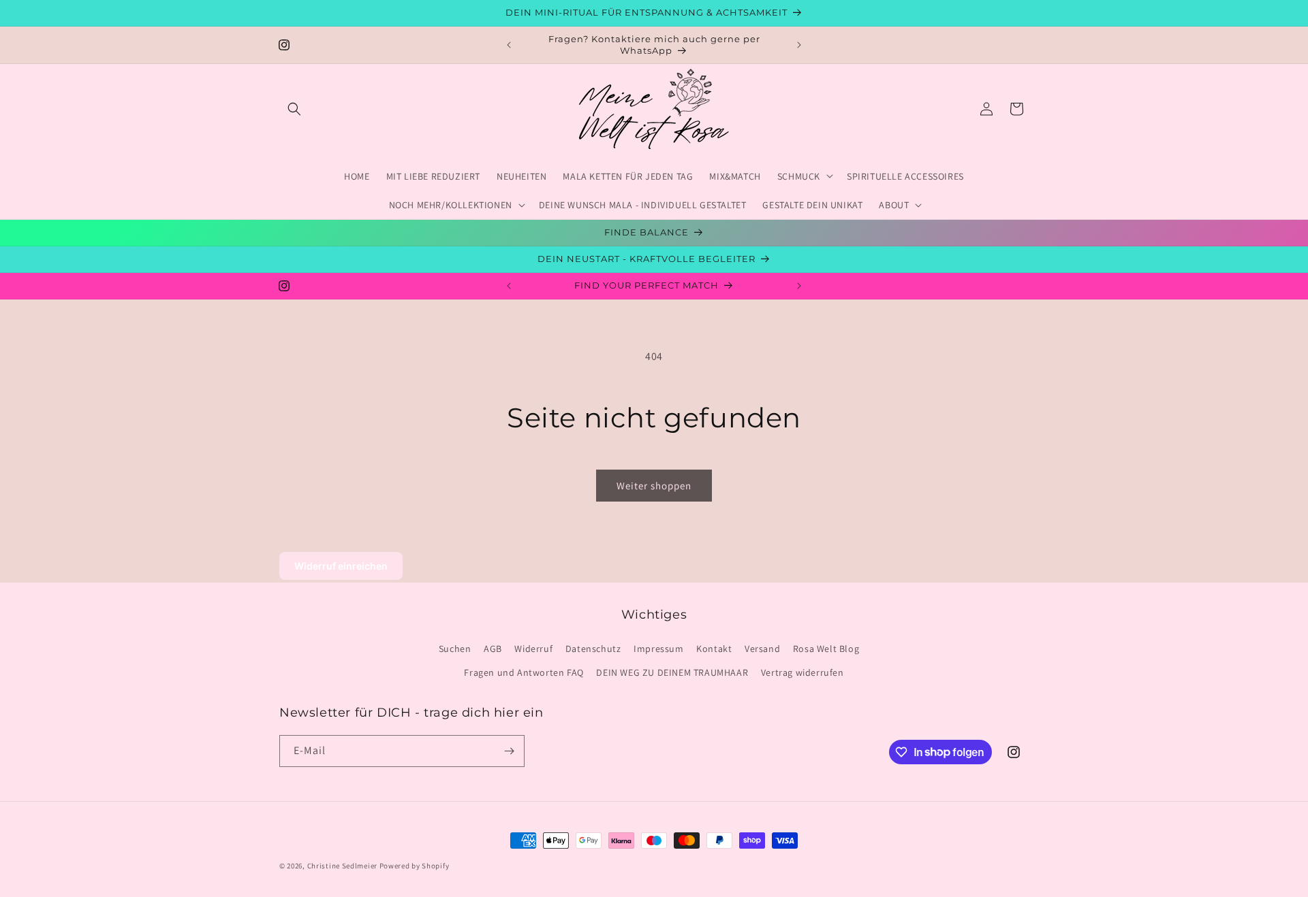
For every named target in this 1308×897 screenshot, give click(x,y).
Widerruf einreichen (341, 566)
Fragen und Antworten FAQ (523, 672)
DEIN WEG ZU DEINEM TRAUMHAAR (672, 672)
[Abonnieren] (509, 751)
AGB (493, 648)
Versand (762, 648)
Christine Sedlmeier (343, 865)
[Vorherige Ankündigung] (509, 45)
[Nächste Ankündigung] (799, 45)
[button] (294, 109)
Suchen (455, 648)
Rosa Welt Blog (826, 648)
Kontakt (714, 648)
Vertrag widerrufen (802, 672)
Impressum (658, 648)
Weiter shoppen (654, 485)
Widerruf (533, 648)
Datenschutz (593, 648)
